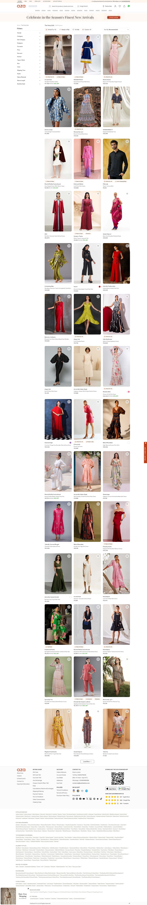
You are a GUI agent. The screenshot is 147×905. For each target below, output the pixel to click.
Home (18, 25)
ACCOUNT (60, 769)
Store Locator (76, 772)
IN (129, 903)
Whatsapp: (80, 780)
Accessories (46, 1)
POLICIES (59, 787)
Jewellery (37, 1)
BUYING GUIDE (37, 769)
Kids (30, 1)
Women (20, 1)
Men (25, 1)
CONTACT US (76, 769)
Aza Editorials (57, 1)
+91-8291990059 (125, 1)
